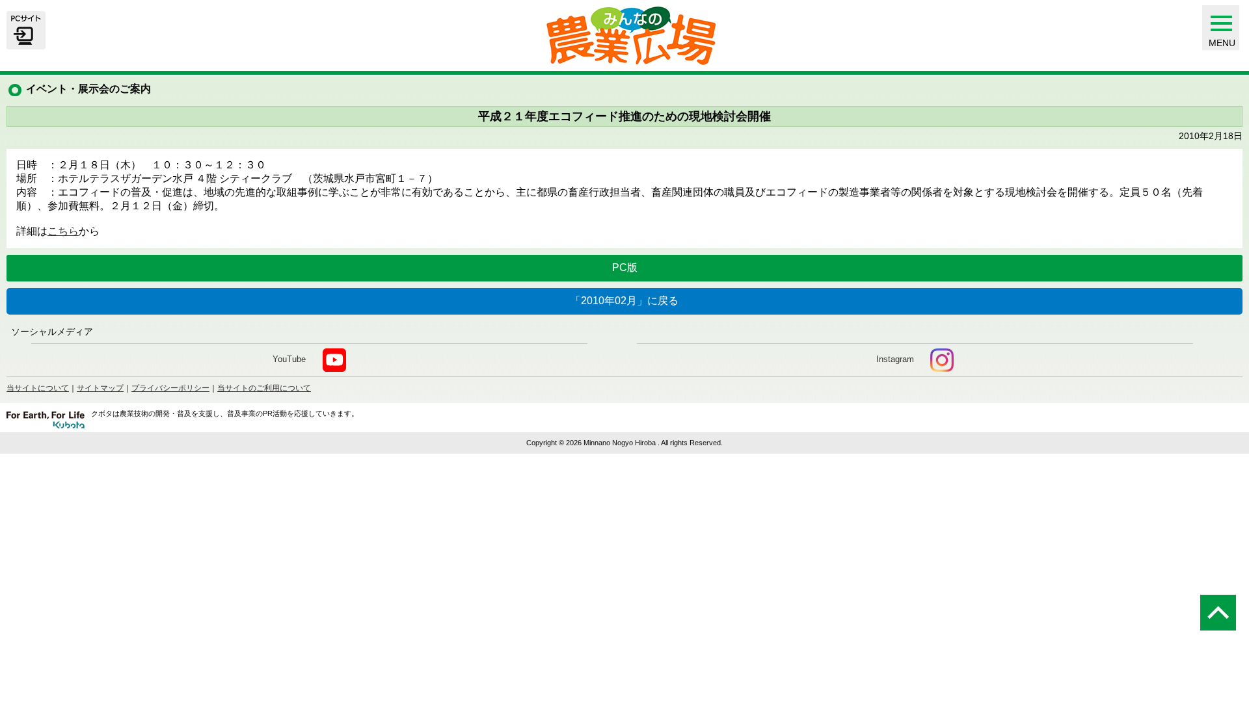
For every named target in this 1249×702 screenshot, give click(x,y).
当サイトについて (38, 388)
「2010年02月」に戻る (624, 300)
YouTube (289, 359)
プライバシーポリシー (170, 388)
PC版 (625, 267)
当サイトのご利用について (264, 388)
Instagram (895, 359)
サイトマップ (100, 388)
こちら (63, 231)
